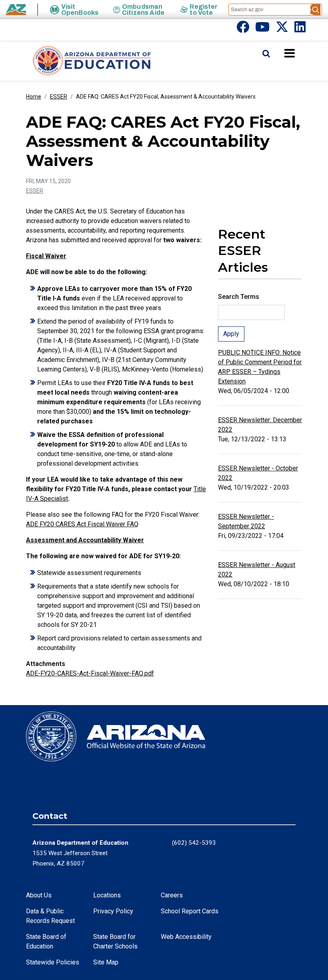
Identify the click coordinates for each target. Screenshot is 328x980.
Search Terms (238, 296)
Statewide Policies (52, 962)
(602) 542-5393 (194, 842)
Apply (231, 334)
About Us (39, 895)
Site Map (105, 962)
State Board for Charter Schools (115, 941)
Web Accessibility (186, 936)
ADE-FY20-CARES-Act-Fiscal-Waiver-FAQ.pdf (90, 673)
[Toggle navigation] (303, 53)
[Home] (76, 61)
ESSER (58, 96)
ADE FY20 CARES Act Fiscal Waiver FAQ (82, 524)
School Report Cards (189, 911)
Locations (107, 895)
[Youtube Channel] (262, 29)
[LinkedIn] (300, 29)
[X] (282, 29)
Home (33, 96)
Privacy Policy (113, 911)
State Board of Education (46, 941)
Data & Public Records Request (50, 916)
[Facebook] (242, 29)
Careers (172, 895)
